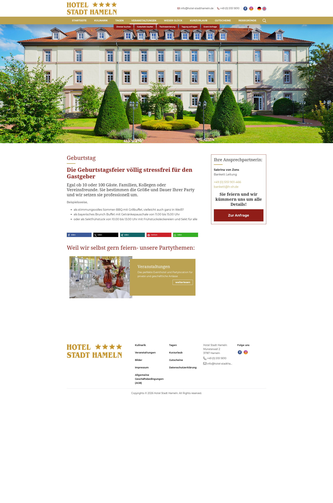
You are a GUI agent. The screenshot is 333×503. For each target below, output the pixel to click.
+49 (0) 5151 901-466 (227, 182)
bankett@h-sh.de (226, 186)
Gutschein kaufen (145, 27)
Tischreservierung (167, 27)
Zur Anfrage (238, 215)
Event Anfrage (210, 27)
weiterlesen (182, 282)
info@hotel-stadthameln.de (223, 363)
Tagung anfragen (189, 27)
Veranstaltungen (154, 266)
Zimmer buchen (123, 27)
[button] (79, 235)
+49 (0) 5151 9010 (216, 358)
